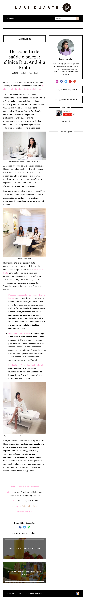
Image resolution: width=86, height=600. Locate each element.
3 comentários (19, 523)
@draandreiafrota (29, 506)
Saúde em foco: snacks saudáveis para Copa (24, 572)
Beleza (30, 73)
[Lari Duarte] (43, 7)
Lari (24, 73)
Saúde (36, 73)
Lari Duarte (66, 59)
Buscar (77, 18)
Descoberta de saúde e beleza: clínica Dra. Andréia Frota (24, 59)
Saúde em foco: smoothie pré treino (24, 548)
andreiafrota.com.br (24, 511)
